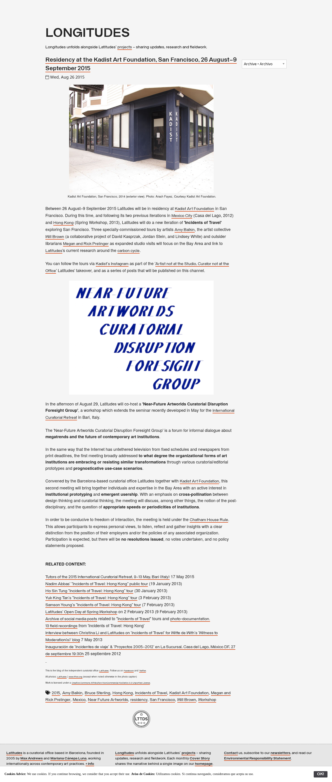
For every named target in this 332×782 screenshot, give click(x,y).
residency (138, 700)
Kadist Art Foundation (194, 209)
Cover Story (200, 758)
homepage (204, 764)
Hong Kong (63, 223)
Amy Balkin (185, 230)
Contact (231, 753)
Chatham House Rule (209, 520)
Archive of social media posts (71, 619)
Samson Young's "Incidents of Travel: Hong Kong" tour (93, 605)
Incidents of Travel (134, 619)
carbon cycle (128, 251)
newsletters (280, 753)
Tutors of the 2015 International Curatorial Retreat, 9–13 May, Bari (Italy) (107, 577)
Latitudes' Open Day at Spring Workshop (81, 612)
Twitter (142, 671)
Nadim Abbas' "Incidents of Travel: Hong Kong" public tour (96, 584)
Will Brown (54, 237)
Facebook (129, 671)
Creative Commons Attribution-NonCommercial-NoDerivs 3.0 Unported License (111, 683)
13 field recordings (61, 626)
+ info (90, 764)
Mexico (79, 700)
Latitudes (53, 251)
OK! (320, 774)
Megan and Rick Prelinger (86, 244)
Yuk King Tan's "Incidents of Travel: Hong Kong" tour (91, 598)
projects (124, 47)
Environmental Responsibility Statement (257, 758)
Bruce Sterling (97, 693)
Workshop (207, 700)
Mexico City (181, 216)
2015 (56, 693)
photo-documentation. (190, 619)
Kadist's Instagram (112, 264)
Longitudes (124, 753)
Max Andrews (31, 758)
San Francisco (162, 700)
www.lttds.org (75, 677)
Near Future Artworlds (108, 700)
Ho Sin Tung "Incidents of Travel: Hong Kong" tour (89, 591)
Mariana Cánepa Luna (68, 758)
